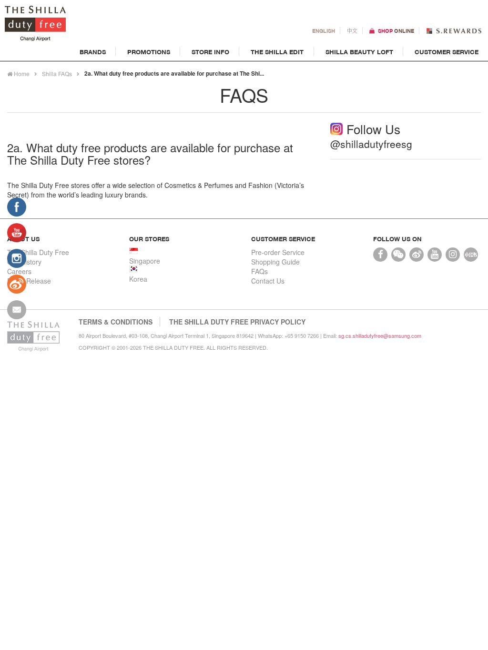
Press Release (29, 281)
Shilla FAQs (57, 73)
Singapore (144, 261)
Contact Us (268, 281)
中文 (352, 30)
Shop (396, 30)
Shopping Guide (275, 261)
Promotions (148, 51)
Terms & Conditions (115, 321)
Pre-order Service (278, 252)
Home (21, 73)
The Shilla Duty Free (38, 252)
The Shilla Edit (277, 51)
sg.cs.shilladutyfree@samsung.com (379, 335)
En (323, 30)
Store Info (210, 51)
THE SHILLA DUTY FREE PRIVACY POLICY (237, 321)
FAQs (259, 271)
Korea (138, 279)
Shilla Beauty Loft (359, 51)
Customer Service (446, 51)
